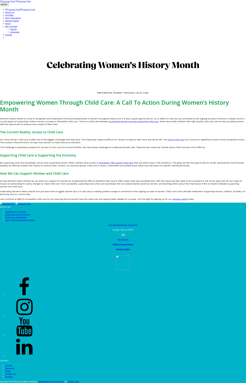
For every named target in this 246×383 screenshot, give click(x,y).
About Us (9, 12)
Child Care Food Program (17, 214)
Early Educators (13, 18)
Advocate (14, 32)
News (8, 23)
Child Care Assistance (16, 217)
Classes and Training (15, 211)
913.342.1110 (123, 239)
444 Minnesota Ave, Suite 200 (123, 225)
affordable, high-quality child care (116, 163)
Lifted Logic (73, 381)
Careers (9, 376)
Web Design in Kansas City (51, 381)
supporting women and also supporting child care (134, 121)
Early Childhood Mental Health (20, 220)
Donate (8, 35)
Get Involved (11, 26)
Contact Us (10, 374)
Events (13, 29)
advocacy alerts (180, 199)
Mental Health (12, 21)
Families (9, 15)
